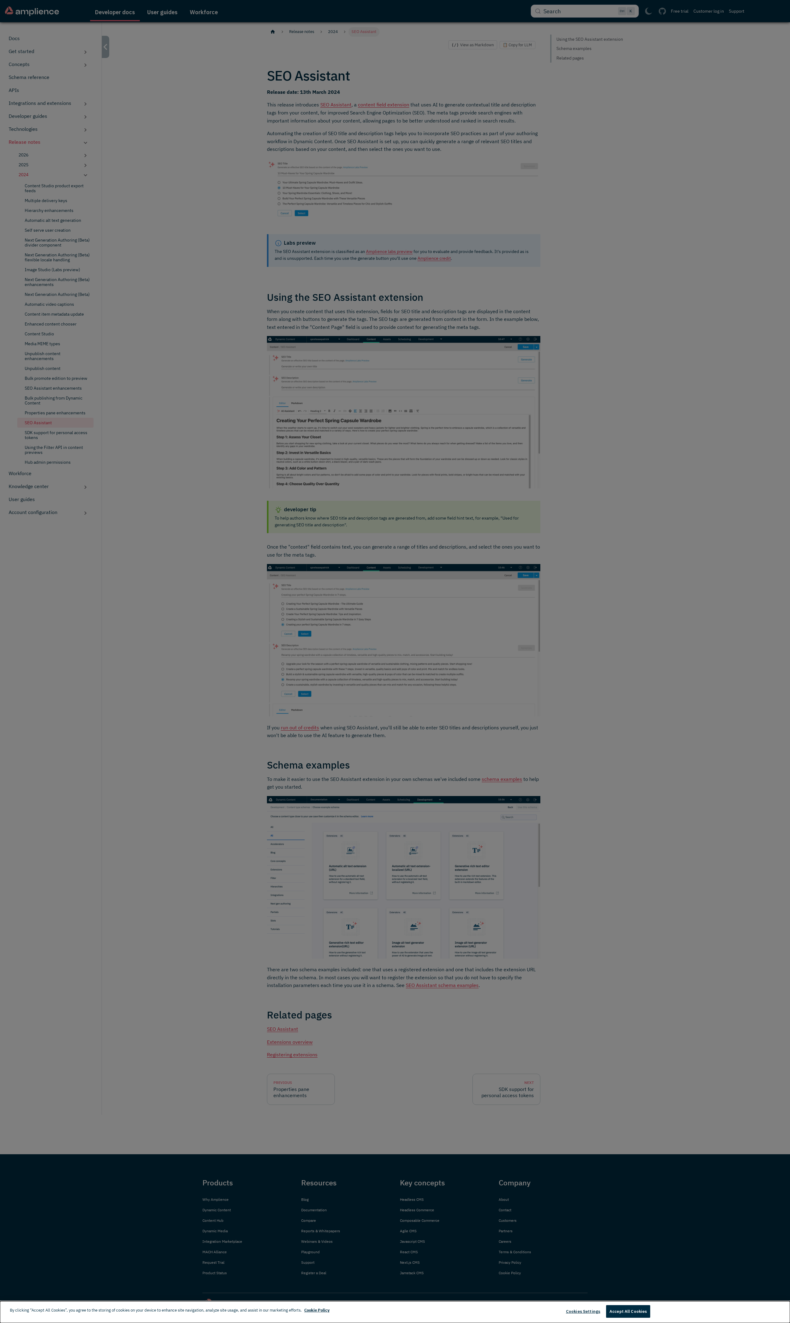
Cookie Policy (317, 1310)
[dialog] (395, 1312)
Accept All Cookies (628, 1311)
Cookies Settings (583, 1311)
